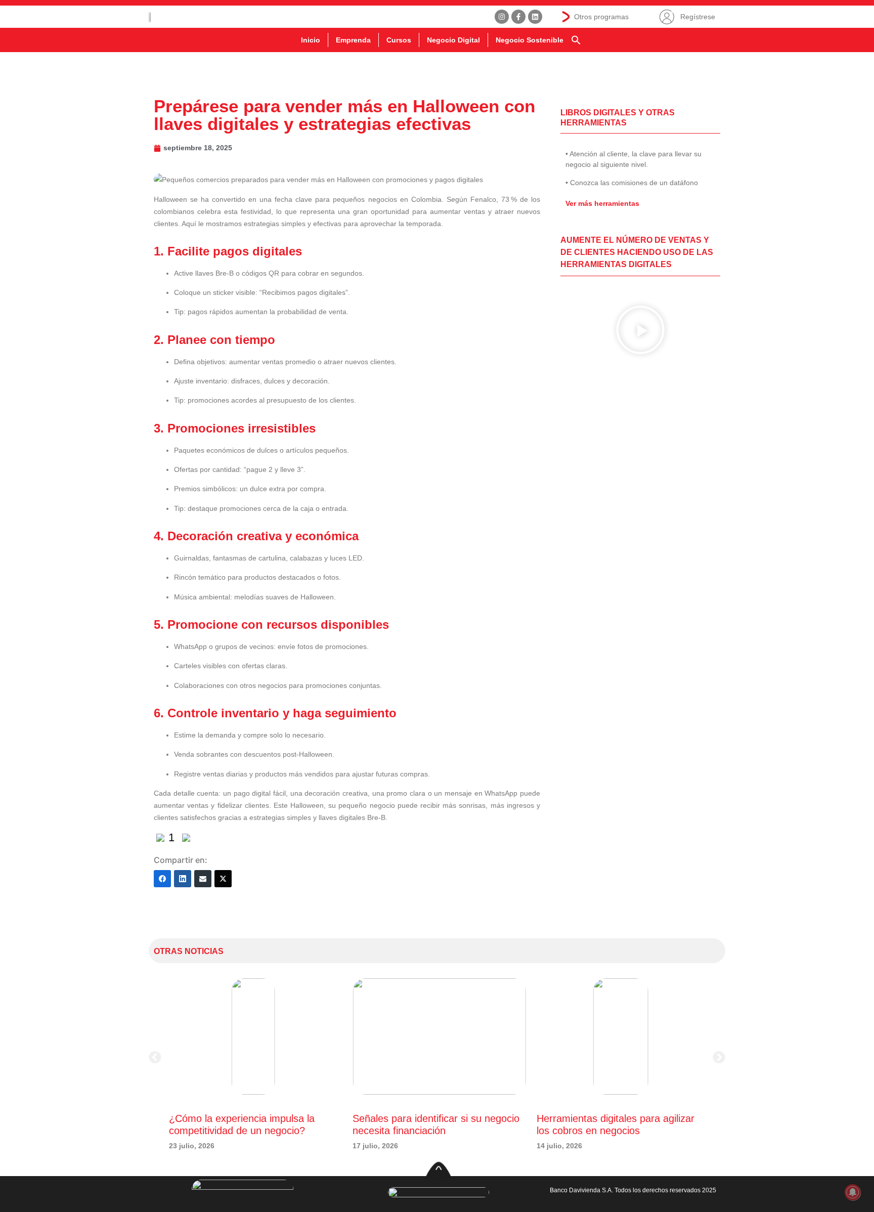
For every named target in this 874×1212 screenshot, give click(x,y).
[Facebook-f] (518, 17)
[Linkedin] (535, 17)
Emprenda (353, 40)
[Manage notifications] (853, 1192)
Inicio (310, 40)
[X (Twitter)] (223, 878)
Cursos (398, 40)
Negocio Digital (453, 40)
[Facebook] (162, 878)
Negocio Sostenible (529, 40)
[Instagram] (502, 17)
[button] (576, 40)
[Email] (202, 878)
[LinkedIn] (182, 878)
